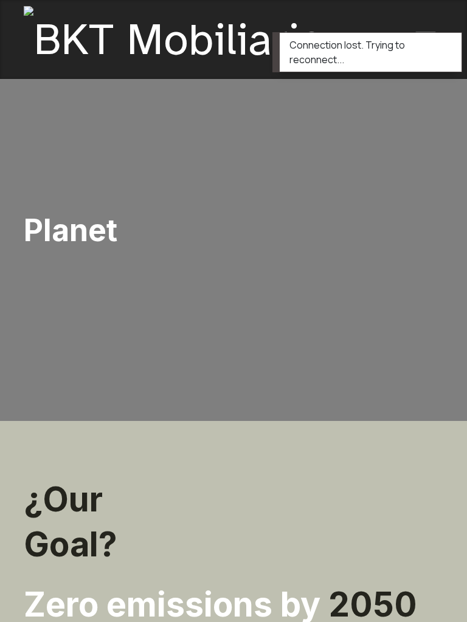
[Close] (444, 44)
